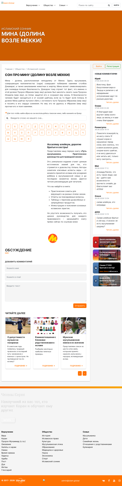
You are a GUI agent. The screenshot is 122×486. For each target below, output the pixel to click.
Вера (3, 435)
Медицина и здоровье (52, 450)
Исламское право (50, 438)
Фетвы (4, 467)
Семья (62, 5)
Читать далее (112, 102)
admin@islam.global (70, 480)
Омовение (6, 444)
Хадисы (5, 455)
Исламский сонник (51, 461)
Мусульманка (89, 435)
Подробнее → (21, 366)
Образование (48, 447)
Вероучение (32, 5)
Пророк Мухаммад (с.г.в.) (13, 441)
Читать (7, 420)
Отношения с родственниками (97, 444)
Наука (45, 453)
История (46, 435)
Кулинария (88, 447)
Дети (85, 438)
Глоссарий (6, 470)
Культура (46, 441)
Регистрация (113, 66)
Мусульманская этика (52, 444)
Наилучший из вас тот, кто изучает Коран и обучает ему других (27, 406)
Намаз (4, 450)
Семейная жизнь (91, 441)
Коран (4, 438)
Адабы (4, 458)
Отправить (80, 305)
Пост (3, 461)
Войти (116, 5)
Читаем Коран (13, 395)
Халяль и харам (8, 447)
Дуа (3, 464)
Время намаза (8, 453)
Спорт (45, 458)
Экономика (47, 455)
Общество (48, 5)
